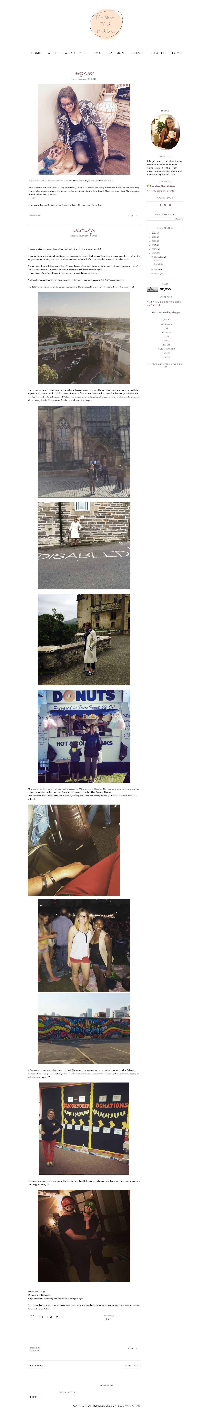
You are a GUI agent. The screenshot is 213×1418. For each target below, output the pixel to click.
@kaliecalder (123, 1305)
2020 (154, 233)
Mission (117, 53)
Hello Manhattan (128, 1405)
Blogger (176, 313)
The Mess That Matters (162, 186)
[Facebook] (160, 205)
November (158, 257)
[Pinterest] (170, 205)
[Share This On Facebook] (127, 216)
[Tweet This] (131, 216)
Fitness (166, 332)
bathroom (167, 324)
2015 (154, 253)
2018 (154, 241)
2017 (154, 245)
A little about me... (67, 53)
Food (177, 53)
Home (36, 53)
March (157, 273)
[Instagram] (165, 205)
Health (158, 53)
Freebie (166, 341)
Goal (98, 53)
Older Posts (132, 1365)
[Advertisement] (165, 86)
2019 (154, 237)
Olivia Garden (166, 349)
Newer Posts (36, 1365)
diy (166, 328)
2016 (154, 249)
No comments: (34, 215)
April (156, 269)
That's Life (84, 231)
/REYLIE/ (84, 74)
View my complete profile (160, 191)
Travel (138, 53)
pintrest (167, 353)
